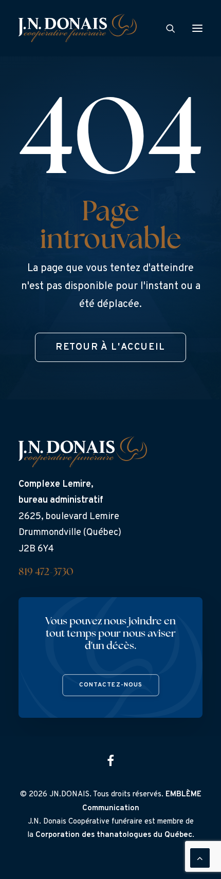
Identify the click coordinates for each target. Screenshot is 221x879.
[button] (197, 28)
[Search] (166, 28)
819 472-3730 (46, 572)
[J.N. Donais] (78, 28)
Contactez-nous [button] (110, 685)
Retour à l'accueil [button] (110, 347)
